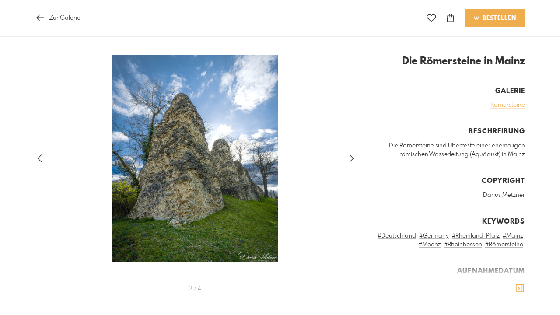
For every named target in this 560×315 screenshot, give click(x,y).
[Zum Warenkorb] (450, 18)
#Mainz (513, 236)
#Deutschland (397, 236)
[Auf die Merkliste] (431, 18)
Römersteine (507, 105)
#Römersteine (504, 245)
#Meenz (430, 245)
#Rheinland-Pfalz (476, 236)
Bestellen (498, 18)
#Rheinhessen (463, 245)
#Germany (434, 236)
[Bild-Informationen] (519, 289)
